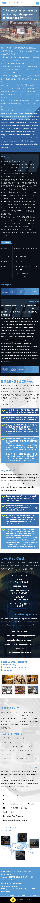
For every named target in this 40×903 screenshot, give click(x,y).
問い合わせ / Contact (23, 900)
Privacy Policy (6, 891)
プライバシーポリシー (9, 880)
